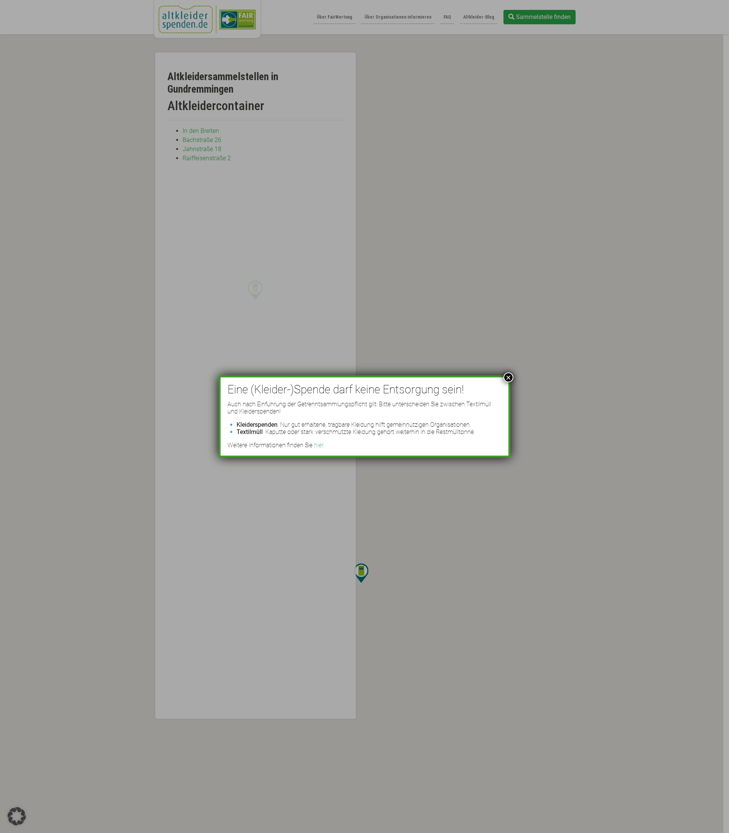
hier (318, 445)
